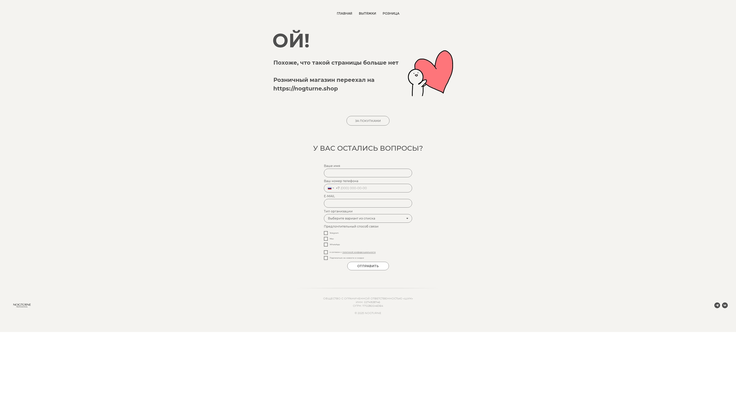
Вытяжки (367, 13)
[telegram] (717, 307)
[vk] (725, 307)
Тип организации (338, 211)
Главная (344, 13)
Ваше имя (332, 166)
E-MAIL (329, 196)
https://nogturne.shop (305, 88)
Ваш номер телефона (341, 181)
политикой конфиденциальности (359, 252)
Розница (391, 13)
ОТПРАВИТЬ (368, 266)
